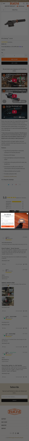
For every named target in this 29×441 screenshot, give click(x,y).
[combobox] (2, 221)
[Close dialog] (27, 213)
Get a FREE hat (8, 226)
